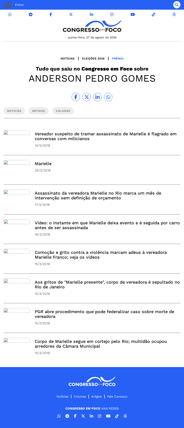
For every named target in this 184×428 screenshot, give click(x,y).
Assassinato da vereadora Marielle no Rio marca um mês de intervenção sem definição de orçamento (98, 195)
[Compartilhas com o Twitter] (86, 97)
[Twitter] (71, 14)
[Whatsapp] (10, 14)
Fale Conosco (117, 396)
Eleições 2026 (93, 58)
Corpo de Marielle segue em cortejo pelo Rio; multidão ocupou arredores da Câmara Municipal (101, 344)
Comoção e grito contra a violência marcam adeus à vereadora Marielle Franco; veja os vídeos (101, 255)
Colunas (80, 396)
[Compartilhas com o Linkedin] (97, 97)
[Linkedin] (91, 14)
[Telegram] (31, 14)
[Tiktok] (153, 14)
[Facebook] (51, 14)
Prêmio (118, 58)
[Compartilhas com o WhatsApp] (108, 97)
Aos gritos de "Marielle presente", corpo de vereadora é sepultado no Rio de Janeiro (107, 284)
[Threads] (174, 14)
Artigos (96, 396)
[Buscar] (176, 4)
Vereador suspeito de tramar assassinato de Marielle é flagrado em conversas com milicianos (106, 136)
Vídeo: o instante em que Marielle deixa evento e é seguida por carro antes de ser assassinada (107, 225)
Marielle (43, 163)
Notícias (68, 58)
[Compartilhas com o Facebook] (76, 97)
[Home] (92, 26)
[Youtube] (133, 14)
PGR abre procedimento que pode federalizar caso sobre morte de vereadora (104, 314)
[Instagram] (112, 14)
